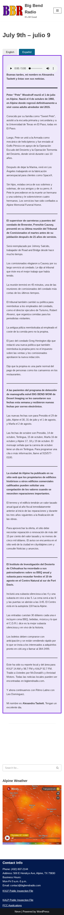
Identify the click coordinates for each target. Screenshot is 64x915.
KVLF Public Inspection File (18, 890)
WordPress (43, 911)
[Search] (57, 767)
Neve (18, 911)
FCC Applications (12, 905)
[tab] (10, 52)
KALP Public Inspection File (18, 900)
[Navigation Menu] (57, 10)
